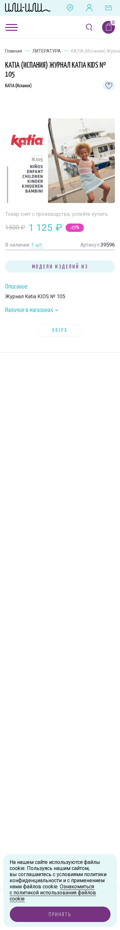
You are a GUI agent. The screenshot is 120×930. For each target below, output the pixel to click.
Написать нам (108, 8)
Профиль (89, 8)
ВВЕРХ (60, 330)
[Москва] (70, 8)
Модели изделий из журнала (60, 268)
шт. (37, 245)
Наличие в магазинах (29, 310)
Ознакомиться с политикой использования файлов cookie (53, 892)
